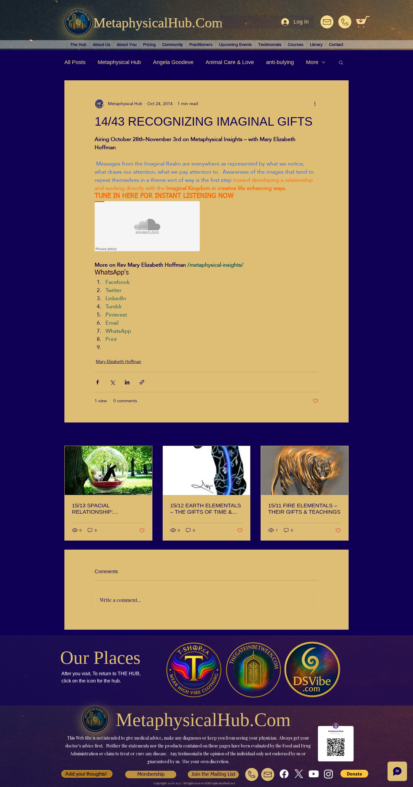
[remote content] (147, 226)
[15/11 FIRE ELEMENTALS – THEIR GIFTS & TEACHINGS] (304, 470)
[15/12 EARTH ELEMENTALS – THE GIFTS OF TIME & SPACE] (206, 470)
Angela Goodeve (173, 62)
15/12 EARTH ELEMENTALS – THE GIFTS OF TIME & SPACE (205, 509)
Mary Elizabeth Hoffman (118, 361)
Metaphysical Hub (119, 62)
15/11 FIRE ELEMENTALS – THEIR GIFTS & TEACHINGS (304, 509)
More (312, 62)
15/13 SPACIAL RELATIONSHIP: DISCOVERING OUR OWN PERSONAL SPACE (105, 509)
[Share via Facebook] (97, 382)
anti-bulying (280, 62)
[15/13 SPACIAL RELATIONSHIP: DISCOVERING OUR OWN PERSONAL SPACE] (108, 470)
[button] (341, 62)
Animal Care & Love (230, 62)
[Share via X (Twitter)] (112, 382)
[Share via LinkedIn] (127, 382)
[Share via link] (142, 382)
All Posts (75, 62)
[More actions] (314, 103)
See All (342, 435)
